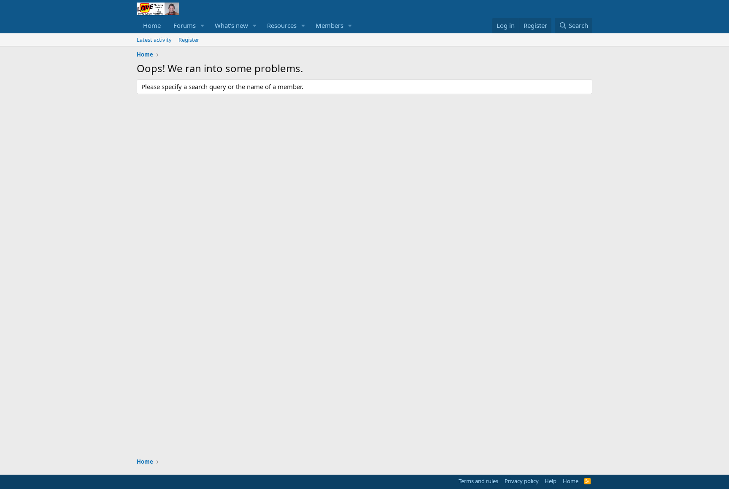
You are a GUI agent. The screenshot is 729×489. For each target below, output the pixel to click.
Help (550, 481)
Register (188, 39)
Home (152, 25)
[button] (202, 25)
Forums (184, 25)
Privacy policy (522, 481)
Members (329, 25)
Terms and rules (478, 481)
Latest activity (154, 39)
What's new (231, 25)
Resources (282, 25)
